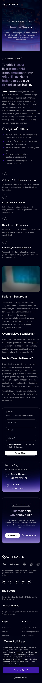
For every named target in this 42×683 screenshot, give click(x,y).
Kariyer (5, 632)
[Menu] (37, 4)
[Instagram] (23, 581)
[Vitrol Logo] (21, 557)
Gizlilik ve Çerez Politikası (31, 628)
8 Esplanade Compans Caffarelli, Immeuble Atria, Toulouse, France (20, 613)
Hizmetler (5, 635)
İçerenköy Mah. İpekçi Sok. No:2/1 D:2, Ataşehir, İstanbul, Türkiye (19, 598)
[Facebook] (16, 581)
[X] (10, 581)
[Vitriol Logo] (11, 4)
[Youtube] (29, 581)
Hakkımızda (6, 628)
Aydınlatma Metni (28, 635)
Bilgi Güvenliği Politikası (30, 632)
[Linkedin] (4, 581)
